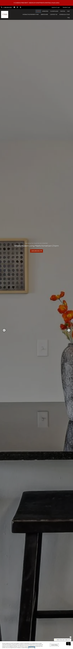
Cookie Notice (32, 647)
